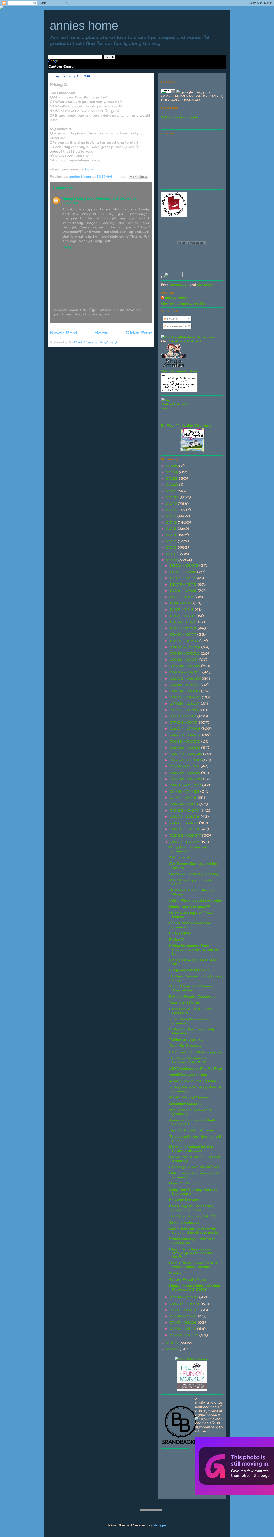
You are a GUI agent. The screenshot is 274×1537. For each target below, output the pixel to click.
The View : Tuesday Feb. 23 (193, 1216)
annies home (84, 25)
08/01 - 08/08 (186, 697)
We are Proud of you (187, 1279)
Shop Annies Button (179, 371)
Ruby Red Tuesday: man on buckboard (193, 1191)
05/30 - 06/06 (186, 754)
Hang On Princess (185, 1183)
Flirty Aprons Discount (189, 970)
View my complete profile (183, 303)
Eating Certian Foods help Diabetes (192, 1031)
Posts (172, 319)
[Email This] (131, 177)
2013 (172, 541)
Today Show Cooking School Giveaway (195, 1089)
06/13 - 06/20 (185, 741)
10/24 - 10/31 (184, 622)
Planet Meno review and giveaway (190, 925)
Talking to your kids (186, 1039)
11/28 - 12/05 (184, 591)
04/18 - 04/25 (185, 791)
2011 (171, 554)
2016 (172, 522)
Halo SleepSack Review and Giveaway (193, 1175)
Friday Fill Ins (180, 933)
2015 (172, 529)
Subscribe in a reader (179, 117)
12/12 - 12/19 (183, 578)
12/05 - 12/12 (184, 584)
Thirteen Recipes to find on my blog (196, 978)
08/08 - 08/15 (185, 691)
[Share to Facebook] (142, 177)
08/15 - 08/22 (185, 685)
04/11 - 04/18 (184, 798)
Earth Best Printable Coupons (195, 1052)
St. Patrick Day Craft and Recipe (191, 915)
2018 (172, 510)
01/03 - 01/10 (184, 1335)
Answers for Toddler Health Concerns (193, 1122)
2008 (173, 1349)
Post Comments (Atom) (95, 342)
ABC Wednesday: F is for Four (195, 1068)
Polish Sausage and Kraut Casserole (192, 1241)
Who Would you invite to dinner (191, 882)
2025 (172, 466)
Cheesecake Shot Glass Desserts (190, 1011)
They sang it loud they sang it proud (195, 1138)
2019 (172, 504)
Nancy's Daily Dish (78, 199)
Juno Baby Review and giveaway (189, 1021)
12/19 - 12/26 (183, 572)
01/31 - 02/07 (185, 1310)
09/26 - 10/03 (185, 647)
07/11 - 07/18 (183, 716)
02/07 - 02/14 (185, 1304)
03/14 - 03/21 (184, 823)
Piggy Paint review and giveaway (188, 849)
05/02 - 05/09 (186, 779)
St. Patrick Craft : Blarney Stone (191, 892)
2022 (172, 485)
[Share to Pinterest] (146, 177)
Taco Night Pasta (184, 1003)
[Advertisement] (191, 161)
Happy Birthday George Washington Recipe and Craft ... (191, 1253)
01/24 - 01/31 (184, 1316)
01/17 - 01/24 (184, 1322)
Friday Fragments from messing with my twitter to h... (193, 949)
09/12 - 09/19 (184, 660)
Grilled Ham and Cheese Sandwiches (190, 988)
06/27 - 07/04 (185, 729)
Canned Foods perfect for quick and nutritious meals (193, 1230)
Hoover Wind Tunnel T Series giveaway (194, 1159)
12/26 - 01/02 (184, 565)
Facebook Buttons (185, 341)
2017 (171, 516)
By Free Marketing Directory (186, 425)
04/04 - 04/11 (184, 804)
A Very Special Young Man (192, 1081)
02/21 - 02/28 (185, 842)
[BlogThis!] (135, 177)
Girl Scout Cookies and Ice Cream (193, 865)
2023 (172, 478)
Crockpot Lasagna (185, 1104)
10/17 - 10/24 (184, 628)
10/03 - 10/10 (184, 641)
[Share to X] (139, 177)
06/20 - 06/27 (186, 735)
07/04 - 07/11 (184, 722)
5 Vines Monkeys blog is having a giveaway (191, 1148)
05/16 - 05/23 (185, 766)
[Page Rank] (168, 92)
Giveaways (179, 285)
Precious (176, 1273)
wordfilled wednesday (188, 1075)
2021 (172, 491)
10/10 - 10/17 (183, 634)
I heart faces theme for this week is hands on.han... (193, 1265)
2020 (173, 497)
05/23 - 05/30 (186, 760)
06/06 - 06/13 (185, 748)
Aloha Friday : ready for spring (195, 900)
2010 (172, 560)
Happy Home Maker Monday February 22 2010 (194, 1287)
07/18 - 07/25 (185, 710)
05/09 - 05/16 (185, 773)
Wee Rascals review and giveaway (190, 1112)
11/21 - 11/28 (182, 597)
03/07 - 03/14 (185, 829)
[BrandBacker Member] (181, 1444)
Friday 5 (176, 939)
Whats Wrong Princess (189, 1097)
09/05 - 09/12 (185, 666)
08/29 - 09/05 (186, 672)
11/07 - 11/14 (182, 609)
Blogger (159, 1525)
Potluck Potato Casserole (192, 996)
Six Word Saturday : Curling (193, 874)
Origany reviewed (184, 1222)
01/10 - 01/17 (183, 1329)
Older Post (139, 332)
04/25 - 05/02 (186, 785)
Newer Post (63, 332)
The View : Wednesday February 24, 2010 (188, 1060)
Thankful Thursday (185, 1046)
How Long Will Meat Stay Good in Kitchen (191, 1208)
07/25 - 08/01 (185, 704)
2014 (172, 535)
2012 (172, 547)
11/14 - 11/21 (181, 603)
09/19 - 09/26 (185, 653)
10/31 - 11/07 (183, 616)
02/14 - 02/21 (184, 1297)
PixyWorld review (184, 1200)
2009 (173, 1343)
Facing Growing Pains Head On (193, 962)
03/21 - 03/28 (185, 817)
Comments (176, 326)
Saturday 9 (179, 857)
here (89, 169)
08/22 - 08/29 (186, 679)
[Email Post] (123, 176)
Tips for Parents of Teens (191, 1130)
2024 (172, 472)
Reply (67, 247)
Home (101, 332)
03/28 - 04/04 (186, 810)
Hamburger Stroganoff (189, 907)
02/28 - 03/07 (186, 835)
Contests (205, 285)
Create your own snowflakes (194, 1167)
